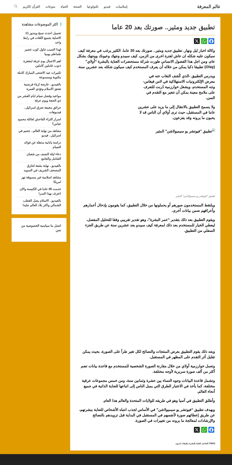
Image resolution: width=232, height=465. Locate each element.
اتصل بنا (55, 225)
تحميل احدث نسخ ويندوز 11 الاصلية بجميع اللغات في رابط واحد (42, 37)
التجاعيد (205, 443)
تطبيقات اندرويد (181, 443)
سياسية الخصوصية (37, 225)
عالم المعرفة (208, 6)
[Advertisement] (106, 100)
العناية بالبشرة (195, 443)
